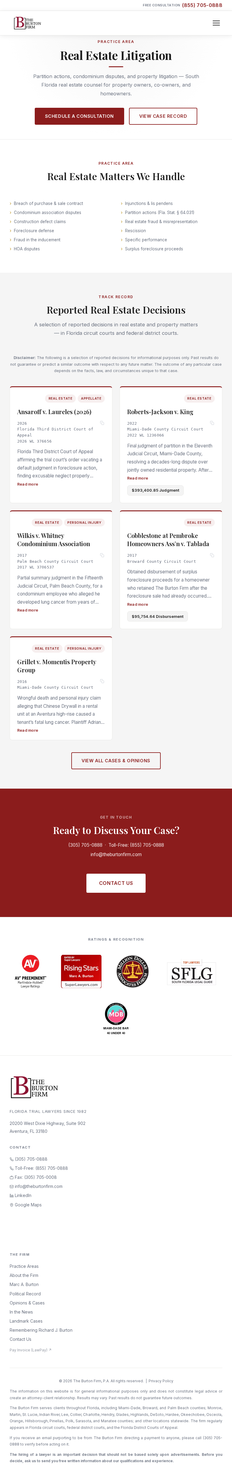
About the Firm (24, 1275)
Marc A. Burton (24, 1284)
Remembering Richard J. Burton (41, 1330)
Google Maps (28, 1204)
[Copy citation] (102, 423)
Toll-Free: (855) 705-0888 (136, 845)
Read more (27, 484)
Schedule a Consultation (79, 116)
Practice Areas (24, 1266)
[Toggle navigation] (216, 23)
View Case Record (163, 116)
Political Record (25, 1293)
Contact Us (116, 883)
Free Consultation (182, 5)
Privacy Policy (161, 1381)
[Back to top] (218, 1463)
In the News (21, 1311)
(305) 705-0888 (85, 845)
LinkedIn (22, 1195)
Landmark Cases (26, 1321)
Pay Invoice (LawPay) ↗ (31, 1350)
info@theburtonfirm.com (116, 854)
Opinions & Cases (27, 1302)
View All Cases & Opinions (116, 760)
